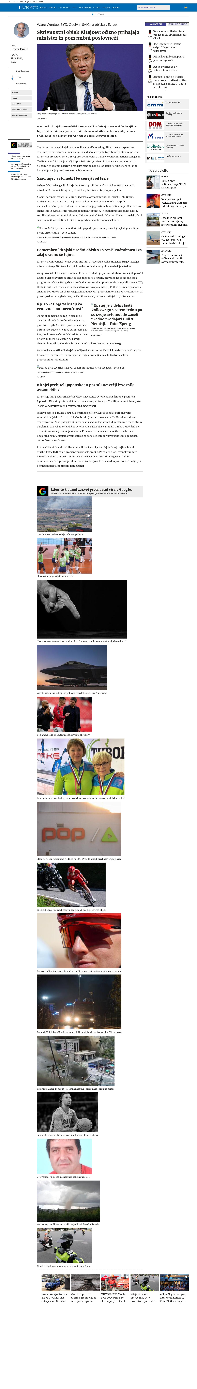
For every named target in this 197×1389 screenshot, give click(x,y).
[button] (10, 7)
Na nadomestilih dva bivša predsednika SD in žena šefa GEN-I (169, 35)
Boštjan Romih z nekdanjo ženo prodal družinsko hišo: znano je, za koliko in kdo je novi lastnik (169, 82)
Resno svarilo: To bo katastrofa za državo (165, 68)
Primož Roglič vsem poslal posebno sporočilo (168, 58)
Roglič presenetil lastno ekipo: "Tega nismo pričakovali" (167, 47)
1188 (41, 2)
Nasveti (96, 8)
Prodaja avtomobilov (20, 115)
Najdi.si (28, 2)
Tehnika (106, 8)
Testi (75, 8)
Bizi (21, 2)
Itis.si (35, 2)
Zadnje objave (178, 24)
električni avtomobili (19, 110)
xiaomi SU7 (16, 104)
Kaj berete (156, 24)
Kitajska (15, 92)
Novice (43, 8)
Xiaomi (14, 98)
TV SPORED (13, 2)
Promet (52, 8)
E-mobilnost (99, 14)
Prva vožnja (85, 8)
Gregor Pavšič (19, 49)
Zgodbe (115, 8)
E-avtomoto (64, 8)
